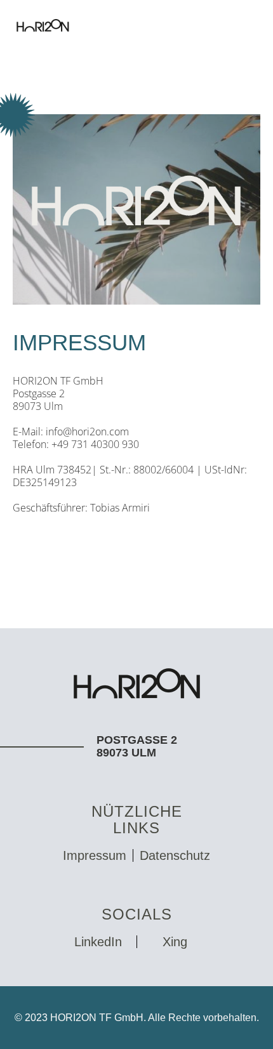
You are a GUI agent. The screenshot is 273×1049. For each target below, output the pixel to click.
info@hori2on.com (87, 432)
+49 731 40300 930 (95, 444)
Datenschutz (175, 856)
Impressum (94, 856)
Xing (175, 942)
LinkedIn (98, 942)
